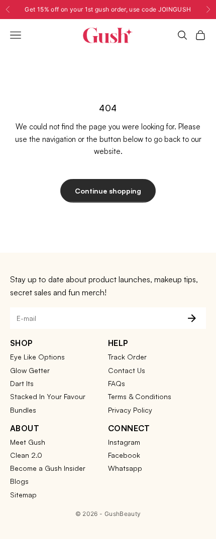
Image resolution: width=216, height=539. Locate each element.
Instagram (124, 442)
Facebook (124, 455)
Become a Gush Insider (47, 468)
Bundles (23, 410)
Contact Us (126, 370)
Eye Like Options (37, 356)
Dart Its (22, 383)
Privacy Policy (130, 410)
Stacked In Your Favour (47, 396)
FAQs (116, 383)
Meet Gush (27, 442)
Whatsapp (125, 468)
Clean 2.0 (26, 455)
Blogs (19, 481)
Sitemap (23, 494)
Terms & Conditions (139, 396)
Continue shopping (108, 191)
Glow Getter (30, 370)
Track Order (127, 356)
